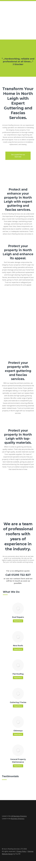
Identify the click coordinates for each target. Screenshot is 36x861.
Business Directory (17, 819)
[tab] (17, 72)
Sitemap (30, 851)
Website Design (7, 854)
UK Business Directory (19, 816)
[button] (1, 64)
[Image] (18, 608)
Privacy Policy (21, 851)
